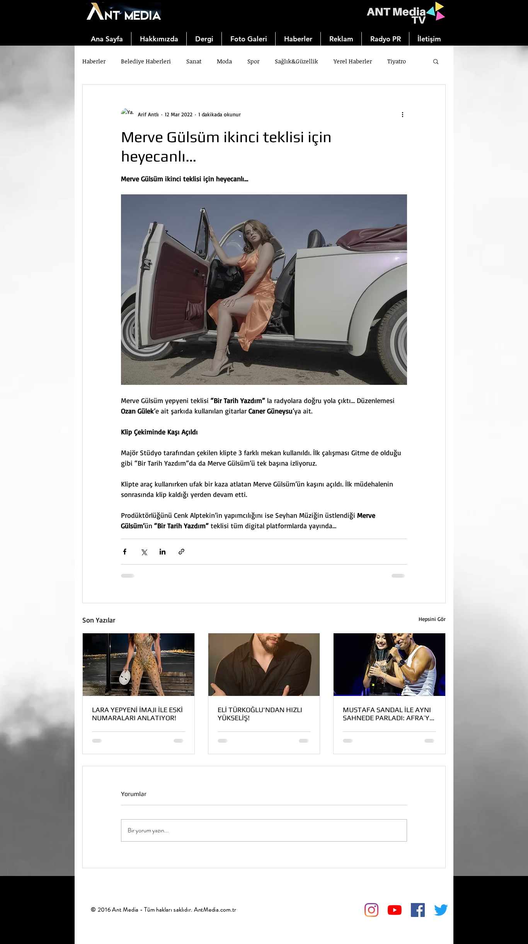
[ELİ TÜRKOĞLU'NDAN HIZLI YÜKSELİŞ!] (264, 664)
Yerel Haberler (353, 61)
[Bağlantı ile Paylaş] (181, 551)
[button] (435, 61)
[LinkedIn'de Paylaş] (162, 551)
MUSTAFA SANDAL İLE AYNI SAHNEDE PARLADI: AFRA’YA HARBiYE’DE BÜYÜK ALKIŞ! (388, 714)
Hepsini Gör (432, 619)
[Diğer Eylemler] (402, 114)
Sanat (193, 61)
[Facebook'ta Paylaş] (124, 551)
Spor (253, 61)
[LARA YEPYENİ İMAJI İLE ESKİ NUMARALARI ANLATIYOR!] (138, 664)
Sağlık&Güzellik (296, 61)
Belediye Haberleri (146, 61)
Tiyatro (396, 61)
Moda (224, 61)
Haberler (94, 61)
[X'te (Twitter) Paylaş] (143, 551)
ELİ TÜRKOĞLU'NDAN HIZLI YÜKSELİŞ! (260, 714)
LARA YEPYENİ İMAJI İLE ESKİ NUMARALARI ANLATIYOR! (137, 714)
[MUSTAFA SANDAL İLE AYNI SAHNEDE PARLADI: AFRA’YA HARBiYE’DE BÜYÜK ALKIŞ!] (389, 664)
